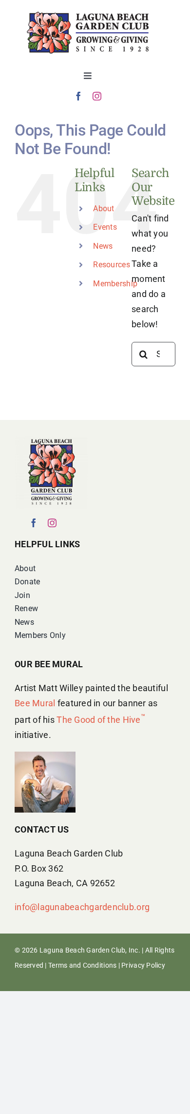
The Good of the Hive (101, 720)
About (103, 208)
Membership (115, 283)
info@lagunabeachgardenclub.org (82, 907)
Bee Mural (35, 703)
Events (105, 227)
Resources (111, 264)
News (103, 246)
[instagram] (97, 96)
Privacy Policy (143, 965)
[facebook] (78, 96)
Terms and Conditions (82, 965)
